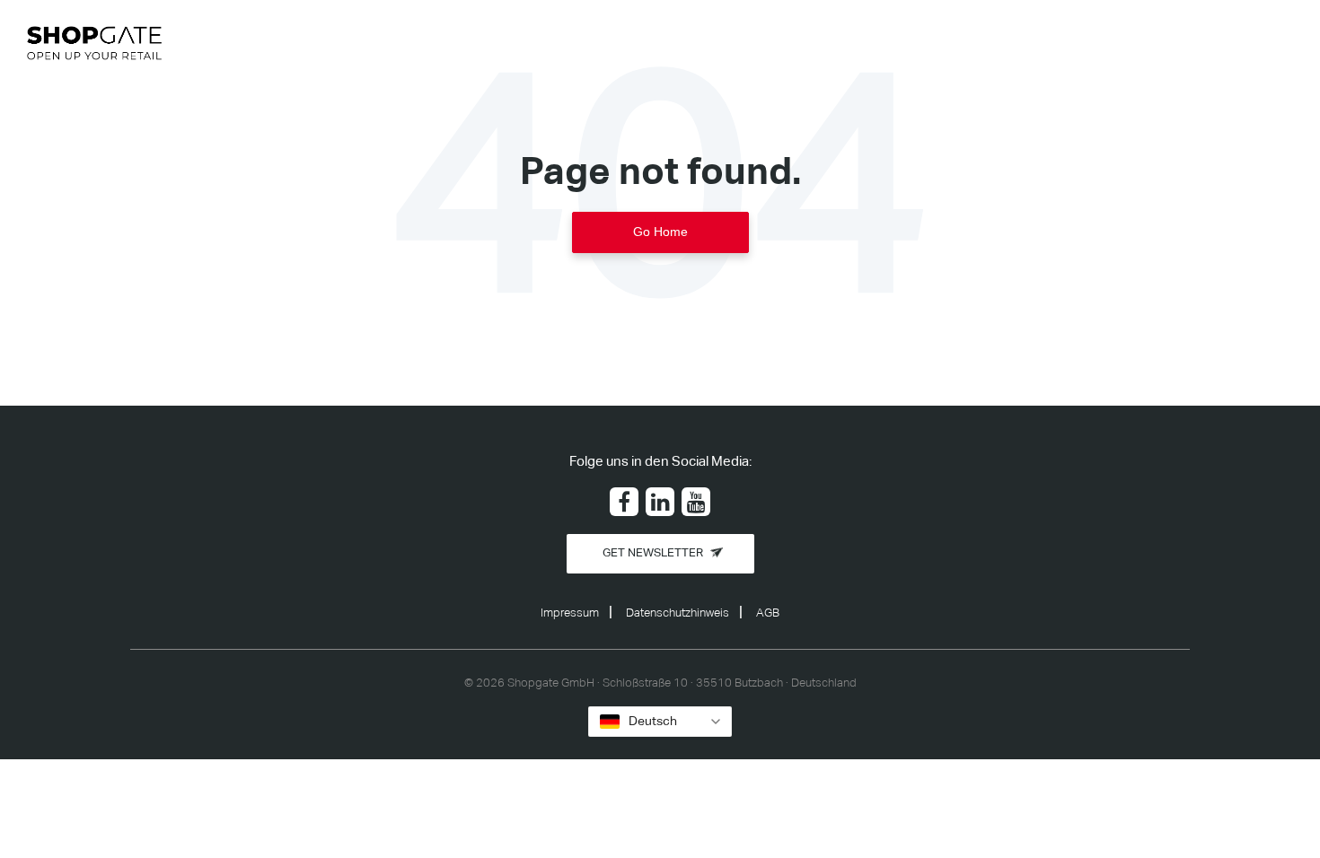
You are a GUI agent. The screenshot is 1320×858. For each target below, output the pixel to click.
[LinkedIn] (660, 501)
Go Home (660, 231)
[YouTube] (696, 501)
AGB (767, 613)
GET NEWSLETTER (653, 553)
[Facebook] (624, 501)
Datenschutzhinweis (677, 613)
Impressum (570, 613)
